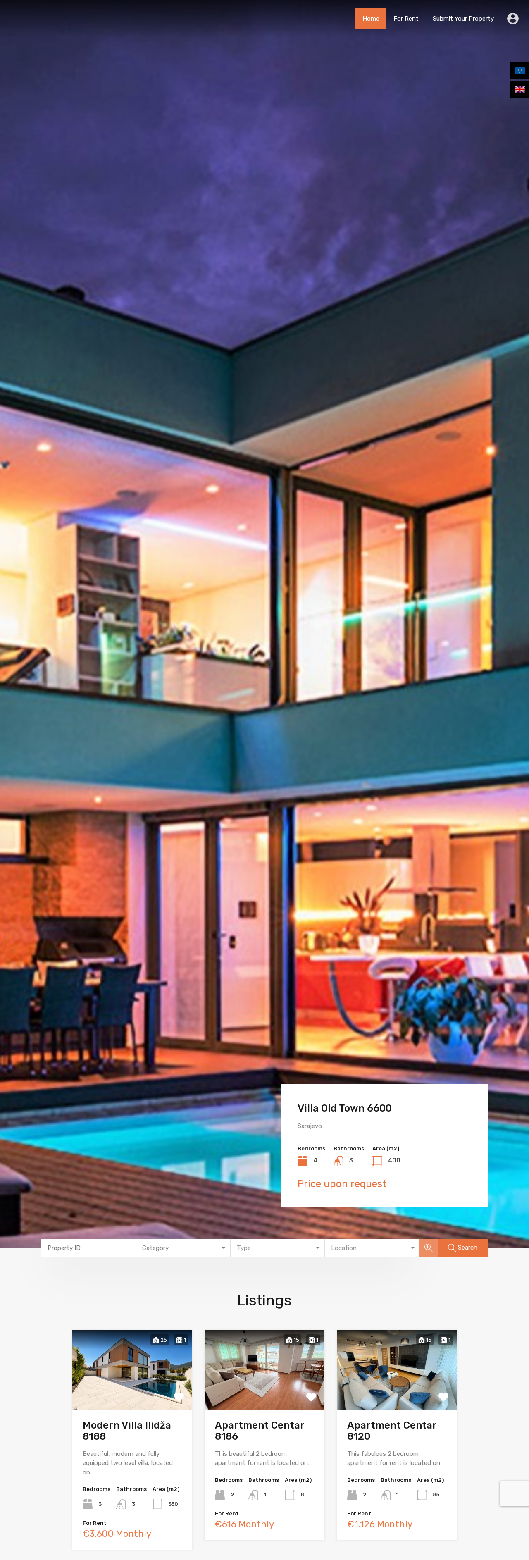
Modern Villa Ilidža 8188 (127, 1430)
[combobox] (183, 1248)
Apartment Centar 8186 (259, 1430)
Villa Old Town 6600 (345, 1108)
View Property (132, 1393)
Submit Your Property (463, 18)
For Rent (406, 18)
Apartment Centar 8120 (391, 1430)
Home (370, 18)
